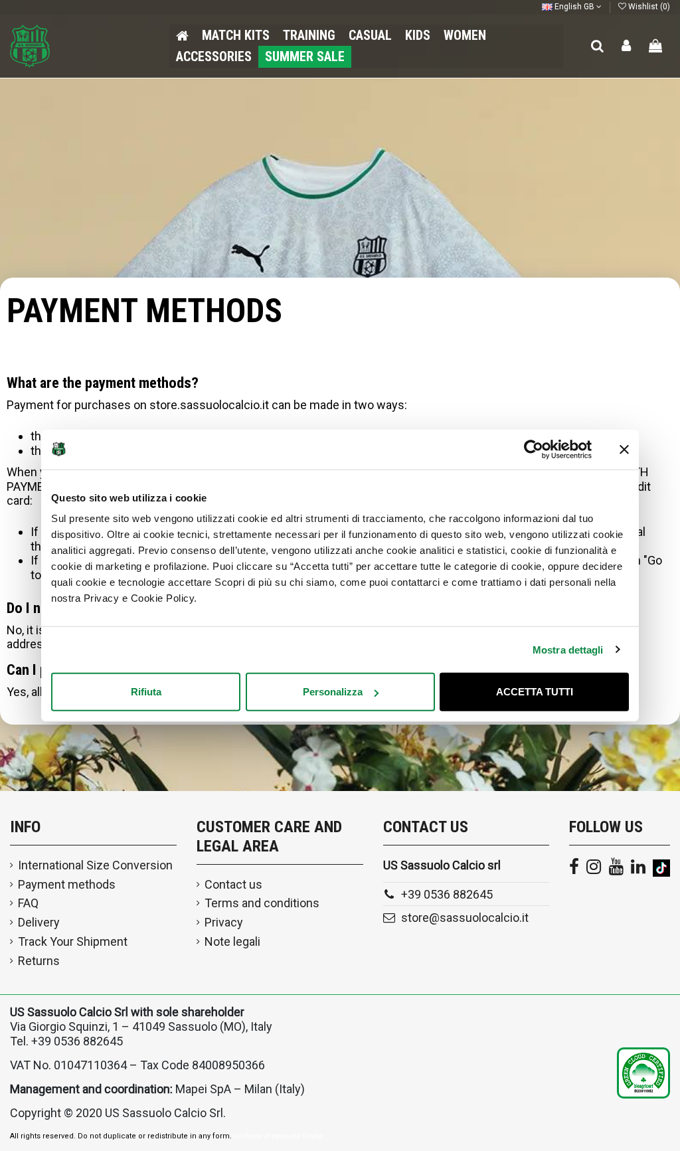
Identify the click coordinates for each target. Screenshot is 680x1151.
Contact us (233, 884)
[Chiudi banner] (624, 449)
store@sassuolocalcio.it (465, 918)
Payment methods (67, 884)
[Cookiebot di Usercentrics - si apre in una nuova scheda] (533, 449)
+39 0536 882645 (447, 894)
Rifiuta (146, 691)
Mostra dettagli (568, 649)
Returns (39, 961)
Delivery (39, 922)
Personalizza (333, 691)
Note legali (232, 941)
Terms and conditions (262, 903)
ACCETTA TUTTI (534, 691)
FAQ (28, 903)
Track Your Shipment (73, 941)
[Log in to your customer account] (627, 46)
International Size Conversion (95, 865)
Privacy (224, 922)
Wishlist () (648, 6)
